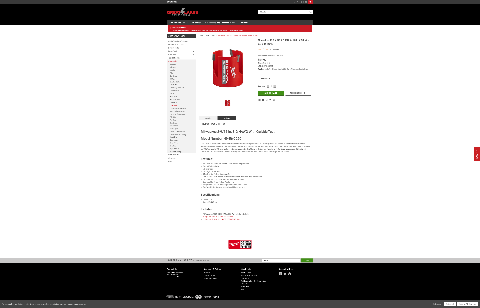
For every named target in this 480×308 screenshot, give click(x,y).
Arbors (172, 73)
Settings (437, 304)
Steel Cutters (174, 143)
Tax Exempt (196, 22)
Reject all (450, 304)
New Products (173, 48)
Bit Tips (172, 79)
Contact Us (244, 22)
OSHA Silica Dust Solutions (178, 41)
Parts (170, 161)
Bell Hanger (173, 76)
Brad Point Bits (175, 82)
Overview (208, 118)
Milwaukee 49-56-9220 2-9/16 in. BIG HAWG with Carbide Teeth (238, 35)
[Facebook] (259, 100)
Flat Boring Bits (175, 99)
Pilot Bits (173, 117)
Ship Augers (174, 129)
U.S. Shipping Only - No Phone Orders (220, 22)
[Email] (263, 100)
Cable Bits (173, 85)
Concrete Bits (174, 91)
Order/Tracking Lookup (178, 22)
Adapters (173, 67)
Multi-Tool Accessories (177, 111)
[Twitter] (270, 100)
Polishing (173, 120)
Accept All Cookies (467, 304)
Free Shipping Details (236, 30)
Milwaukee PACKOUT (176, 45)
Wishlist (207, 272)
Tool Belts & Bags (176, 152)
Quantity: (261, 86)
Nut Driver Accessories (177, 114)
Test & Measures (174, 58)
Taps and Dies (174, 149)
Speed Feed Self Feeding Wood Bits (178, 136)
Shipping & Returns (210, 278)
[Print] (267, 100)
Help (242, 290)
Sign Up (304, 2)
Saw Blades (174, 123)
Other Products (173, 155)
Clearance (172, 158)
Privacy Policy (246, 272)
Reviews (227, 118)
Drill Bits (172, 94)
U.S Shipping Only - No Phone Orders (253, 281)
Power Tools (173, 51)
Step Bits (173, 146)
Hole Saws (173, 105)
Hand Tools (172, 54)
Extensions (173, 96)
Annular (172, 70)
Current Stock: (264, 78)
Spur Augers (174, 140)
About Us (244, 284)
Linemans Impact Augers (178, 108)
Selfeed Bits (174, 126)
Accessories (173, 61)
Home (201, 35)
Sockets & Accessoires (177, 132)
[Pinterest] (274, 100)
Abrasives (173, 64)
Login (296, 2)
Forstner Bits (174, 102)
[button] (477, 154)
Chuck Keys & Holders (177, 88)
